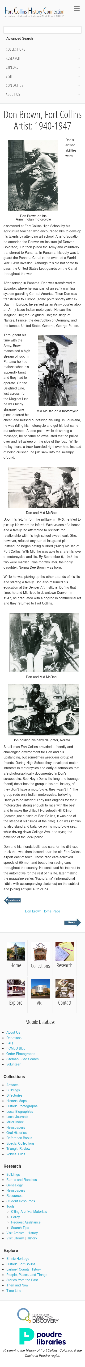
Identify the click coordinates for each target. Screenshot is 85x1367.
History (32, 1232)
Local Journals (17, 1116)
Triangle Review (18, 1148)
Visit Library (15, 1238)
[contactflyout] (78, 86)
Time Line (13, 1290)
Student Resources (20, 1201)
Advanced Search (19, 38)
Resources (14, 1195)
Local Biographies (19, 1111)
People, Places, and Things (26, 1274)
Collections (16, 49)
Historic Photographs (22, 1105)
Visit (9, 76)
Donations (13, 1037)
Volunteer (13, 1064)
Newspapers (15, 1127)
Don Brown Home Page (42, 911)
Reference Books (19, 1137)
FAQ (9, 1043)
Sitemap (12, 1058)
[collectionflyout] (78, 50)
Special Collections (20, 1143)
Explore (12, 67)
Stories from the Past (22, 1279)
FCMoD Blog (16, 1048)
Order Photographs (20, 1053)
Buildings (13, 1090)
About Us (13, 94)
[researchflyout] (78, 59)
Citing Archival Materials (29, 1211)
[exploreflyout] (78, 68)
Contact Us (14, 85)
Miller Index (15, 1121)
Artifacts (12, 1084)
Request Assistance (26, 1222)
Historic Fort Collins (20, 1263)
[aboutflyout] (78, 95)
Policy (15, 1216)
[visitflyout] (78, 77)
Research (13, 58)
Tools (10, 1206)
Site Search (30, 1058)
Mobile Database (40, 1022)
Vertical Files (15, 1153)
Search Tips (20, 1227)
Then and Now (17, 1285)
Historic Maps (16, 1100)
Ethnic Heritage (17, 1258)
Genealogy (14, 1185)
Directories (14, 1095)
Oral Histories (16, 1132)
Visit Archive (15, 1232)
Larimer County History (23, 1269)
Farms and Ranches (21, 1179)
